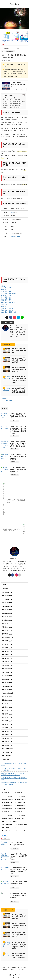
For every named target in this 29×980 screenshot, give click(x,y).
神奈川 (14, 293)
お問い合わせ (5, 969)
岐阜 (2, 299)
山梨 (6, 297)
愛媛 (10, 308)
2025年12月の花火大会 (20, 799)
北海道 (3, 286)
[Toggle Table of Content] (23, 95)
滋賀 (6, 301)
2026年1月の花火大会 (7, 802)
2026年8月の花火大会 (20, 812)
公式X (16, 969)
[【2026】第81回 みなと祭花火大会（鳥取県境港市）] (18, 317)
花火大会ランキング (20, 831)
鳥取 (2, 304)
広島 (6, 306)
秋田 (2, 290)
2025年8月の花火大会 (20, 793)
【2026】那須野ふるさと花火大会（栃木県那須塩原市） (14, 764)
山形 (6, 290)
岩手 (6, 288)
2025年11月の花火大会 (7, 799)
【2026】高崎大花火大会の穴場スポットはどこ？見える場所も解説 (18, 390)
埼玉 (2, 293)
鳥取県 (12, 212)
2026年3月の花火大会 (7, 805)
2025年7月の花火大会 (7, 793)
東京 (10, 293)
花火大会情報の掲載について (14, 967)
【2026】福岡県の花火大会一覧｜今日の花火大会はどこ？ (19, 369)
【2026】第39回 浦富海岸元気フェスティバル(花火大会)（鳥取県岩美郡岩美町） (18, 444)
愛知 (10, 299)
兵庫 (6, 303)
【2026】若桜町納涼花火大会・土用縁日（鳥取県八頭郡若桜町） (18, 457)
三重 (2, 301)
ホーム (4, 967)
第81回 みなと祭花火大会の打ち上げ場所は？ (14, 101)
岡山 (2, 306)
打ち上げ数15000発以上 (7, 824)
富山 (6, 295)
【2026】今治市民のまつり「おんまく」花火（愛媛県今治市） (13, 769)
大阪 (2, 303)
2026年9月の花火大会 (7, 815)
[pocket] (14, 317)
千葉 (6, 293)
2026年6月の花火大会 (20, 808)
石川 (10, 295)
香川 (6, 308)
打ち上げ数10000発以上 (12, 821)
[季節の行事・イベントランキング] (5, 839)
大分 (2, 312)
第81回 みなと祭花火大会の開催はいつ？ (13, 99)
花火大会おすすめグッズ (7, 831)
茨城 (2, 291)
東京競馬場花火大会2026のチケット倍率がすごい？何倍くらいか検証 (14, 784)
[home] (16, 338)
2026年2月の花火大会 (20, 802)
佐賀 (6, 310)
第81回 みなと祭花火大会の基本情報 (11, 107)
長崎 (10, 310)
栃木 (6, 291)
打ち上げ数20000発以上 (21, 824)
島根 (6, 304)
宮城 (10, 288)
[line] (22, 317)
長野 (10, 297)
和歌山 (14, 303)
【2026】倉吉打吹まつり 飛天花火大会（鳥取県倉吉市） (18, 416)
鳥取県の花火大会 (6, 398)
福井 (2, 297)
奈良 (10, 303)
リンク (11, 969)
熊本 (13, 310)
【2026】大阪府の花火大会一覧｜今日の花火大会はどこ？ (19, 360)
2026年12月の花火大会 (20, 818)
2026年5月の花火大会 (7, 808)
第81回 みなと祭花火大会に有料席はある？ (13, 105)
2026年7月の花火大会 (7, 400)
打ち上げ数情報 (5, 827)
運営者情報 (23, 967)
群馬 (10, 291)
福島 (10, 290)
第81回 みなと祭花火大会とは (10, 98)
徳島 (2, 308)
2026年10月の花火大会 (20, 815)
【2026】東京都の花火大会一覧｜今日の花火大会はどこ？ (19, 351)
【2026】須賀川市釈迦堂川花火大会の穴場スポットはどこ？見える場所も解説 (19, 380)
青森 (2, 288)
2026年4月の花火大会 (20, 805)
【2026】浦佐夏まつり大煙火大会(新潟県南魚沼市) (14, 779)
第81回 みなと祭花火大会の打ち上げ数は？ (13, 103)
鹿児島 (10, 312)
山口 (10, 306)
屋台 (3, 821)
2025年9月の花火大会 (7, 796)
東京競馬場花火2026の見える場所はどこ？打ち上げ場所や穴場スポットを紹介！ (14, 774)
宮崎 (6, 312)
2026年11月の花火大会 (7, 818)
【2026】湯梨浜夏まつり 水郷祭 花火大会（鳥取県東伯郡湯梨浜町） (18, 470)
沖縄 (15, 312)
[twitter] (6, 317)
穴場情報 (14, 827)
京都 (10, 301)
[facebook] (10, 317)
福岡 (2, 310)
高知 (13, 308)
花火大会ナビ (14, 4)
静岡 (6, 299)
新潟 (2, 295)
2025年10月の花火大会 (20, 796)
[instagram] (14, 338)
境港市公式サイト (15, 236)
